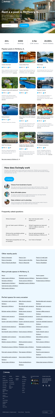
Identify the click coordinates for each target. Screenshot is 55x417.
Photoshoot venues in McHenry (10, 347)
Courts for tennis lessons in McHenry (9, 328)
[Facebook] (43, 386)
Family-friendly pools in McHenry (42, 333)
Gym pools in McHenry (25, 337)
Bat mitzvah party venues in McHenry (43, 307)
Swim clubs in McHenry (25, 357)
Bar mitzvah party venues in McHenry (26, 307)
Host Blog (4, 387)
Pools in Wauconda (24, 262)
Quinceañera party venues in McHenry (9, 358)
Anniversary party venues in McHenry (9, 302)
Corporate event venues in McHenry (26, 318)
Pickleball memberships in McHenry (43, 348)
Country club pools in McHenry (10, 321)
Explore (4, 405)
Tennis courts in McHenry (26, 280)
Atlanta (23, 385)
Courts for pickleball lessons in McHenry (44, 323)
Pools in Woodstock (41, 262)
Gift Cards (4, 384)
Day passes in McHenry (25, 326)
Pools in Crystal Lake (41, 257)
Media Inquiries (5, 382)
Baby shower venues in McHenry (25, 302)
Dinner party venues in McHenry (42, 328)
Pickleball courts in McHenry (26, 278)
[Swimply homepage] (27, 2)
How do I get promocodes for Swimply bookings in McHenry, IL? (38, 234)
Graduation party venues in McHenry (9, 338)
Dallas (23, 390)
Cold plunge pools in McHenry (10, 286)
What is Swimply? (11, 219)
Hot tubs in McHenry (7, 280)
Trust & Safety (5, 400)
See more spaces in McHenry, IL (10, 159)
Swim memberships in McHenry (44, 357)
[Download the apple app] (35, 380)
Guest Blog (4, 385)
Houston (23, 388)
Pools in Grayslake (7, 260)
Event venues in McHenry (26, 331)
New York (24, 381)
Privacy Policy (27, 412)
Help (3, 398)
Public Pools (5, 406)
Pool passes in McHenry (25, 352)
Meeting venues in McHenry (9, 342)
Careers (4, 378)
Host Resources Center (11, 387)
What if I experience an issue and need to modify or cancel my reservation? (38, 227)
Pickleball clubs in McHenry (26, 347)
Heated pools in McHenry (8, 283)
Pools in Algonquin (7, 257)
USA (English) (45, 412)
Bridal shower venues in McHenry (25, 313)
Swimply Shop (5, 380)
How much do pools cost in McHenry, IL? (36, 219)
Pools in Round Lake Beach (9, 262)
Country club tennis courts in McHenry (26, 323)
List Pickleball (11, 382)
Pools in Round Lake (41, 260)
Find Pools (25, 25)
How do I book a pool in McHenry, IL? (15, 226)
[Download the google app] (35, 383)
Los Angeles (24, 379)
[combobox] (10, 25)
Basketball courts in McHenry (27, 283)
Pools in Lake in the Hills (25, 260)
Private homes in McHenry (43, 280)
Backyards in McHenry (42, 278)
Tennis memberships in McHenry (25, 363)
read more (15, 72)
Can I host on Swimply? (35, 240)
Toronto (23, 392)
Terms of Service (21, 412)
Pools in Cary (22, 257)
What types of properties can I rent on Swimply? (15, 240)
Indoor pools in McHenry (8, 278)
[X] (46, 386)
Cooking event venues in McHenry (8, 318)
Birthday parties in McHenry (9, 311)
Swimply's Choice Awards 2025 (5, 390)
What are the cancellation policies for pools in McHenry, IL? (15, 234)
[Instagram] (49, 386)
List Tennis (11, 380)
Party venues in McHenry (43, 342)
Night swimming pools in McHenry (25, 343)
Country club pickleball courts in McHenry (44, 318)
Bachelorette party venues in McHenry (44, 302)
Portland (23, 383)
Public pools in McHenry (8, 288)
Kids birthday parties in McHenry (42, 338)
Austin (23, 386)
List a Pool (11, 378)
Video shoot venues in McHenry (44, 362)
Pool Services (5, 393)
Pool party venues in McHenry (10, 352)
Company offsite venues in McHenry (43, 313)
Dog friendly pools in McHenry (10, 331)
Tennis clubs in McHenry (8, 362)
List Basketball (11, 384)
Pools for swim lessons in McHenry (43, 353)
